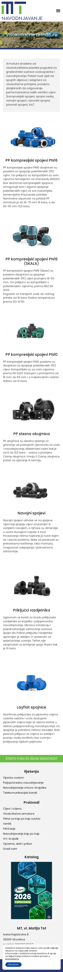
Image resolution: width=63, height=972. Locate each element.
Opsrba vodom (13, 778)
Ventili (7, 824)
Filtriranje (9, 829)
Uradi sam (10, 849)
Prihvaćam (13, 964)
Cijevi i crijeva (12, 809)
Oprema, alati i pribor (17, 844)
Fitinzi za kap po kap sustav (21, 819)
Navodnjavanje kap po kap (21, 834)
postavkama (12, 959)
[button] (58, 10)
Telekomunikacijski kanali (20, 793)
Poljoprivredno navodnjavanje (23, 783)
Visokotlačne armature (18, 814)
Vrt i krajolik (11, 839)
